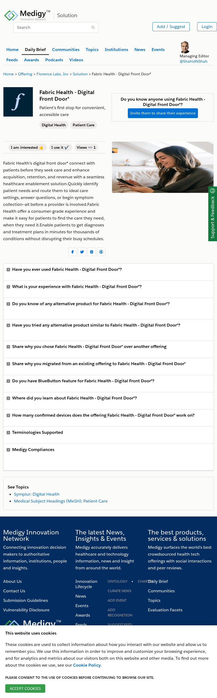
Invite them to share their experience (163, 113)
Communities (161, 591)
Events (81, 605)
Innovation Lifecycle (86, 584)
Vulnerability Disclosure (26, 610)
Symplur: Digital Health (37, 494)
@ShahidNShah (193, 61)
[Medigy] (27, 14)
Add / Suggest (171, 26)
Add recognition (120, 612)
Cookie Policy (87, 665)
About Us (12, 581)
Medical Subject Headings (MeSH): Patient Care (61, 501)
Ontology (117, 581)
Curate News (119, 591)
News (80, 596)
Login (207, 26)
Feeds (81, 624)
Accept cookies (25, 688)
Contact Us (14, 591)
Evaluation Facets (165, 610)
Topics (154, 600)
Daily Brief (158, 581)
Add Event (117, 600)
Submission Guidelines (25, 600)
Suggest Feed (120, 624)
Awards (82, 615)
